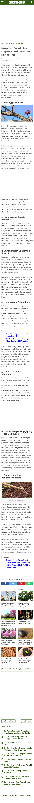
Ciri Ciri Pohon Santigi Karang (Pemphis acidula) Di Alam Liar (18, 766)
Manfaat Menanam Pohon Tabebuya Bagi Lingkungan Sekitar (24, 605)
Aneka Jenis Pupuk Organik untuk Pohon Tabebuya (8, 642)
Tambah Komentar (6, 60)
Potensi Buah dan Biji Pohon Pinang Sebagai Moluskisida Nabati (25, 642)
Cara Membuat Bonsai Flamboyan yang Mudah (18, 760)
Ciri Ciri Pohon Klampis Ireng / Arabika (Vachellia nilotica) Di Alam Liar (18, 749)
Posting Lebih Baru (8, 721)
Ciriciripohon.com (21, 800)
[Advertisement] (17, 24)
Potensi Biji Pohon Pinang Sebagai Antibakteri (7, 660)
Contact (28, 795)
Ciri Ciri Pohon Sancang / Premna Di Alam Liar (17, 772)
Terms (5, 795)
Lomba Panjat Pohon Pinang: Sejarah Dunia (24, 622)
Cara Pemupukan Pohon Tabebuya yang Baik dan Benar (24, 660)
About (22, 795)
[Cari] (32, 2)
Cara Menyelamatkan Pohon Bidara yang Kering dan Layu (17, 783)
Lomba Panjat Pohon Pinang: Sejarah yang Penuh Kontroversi (7, 605)
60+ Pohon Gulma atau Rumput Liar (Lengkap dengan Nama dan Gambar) (17, 732)
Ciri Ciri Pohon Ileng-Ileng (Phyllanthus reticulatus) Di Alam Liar (18, 755)
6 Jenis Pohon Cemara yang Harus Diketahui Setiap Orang (16, 777)
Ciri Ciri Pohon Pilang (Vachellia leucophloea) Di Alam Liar (15, 738)
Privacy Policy (13, 795)
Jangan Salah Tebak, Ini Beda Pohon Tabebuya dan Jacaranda (8, 623)
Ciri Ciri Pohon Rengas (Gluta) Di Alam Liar (17, 743)
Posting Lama (27, 721)
